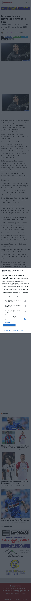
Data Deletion (7, 330)
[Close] (28, 270)
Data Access (15, 330)
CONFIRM (9, 325)
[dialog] (15, 300)
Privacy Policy (24, 330)
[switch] (25, 301)
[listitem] (15, 297)
